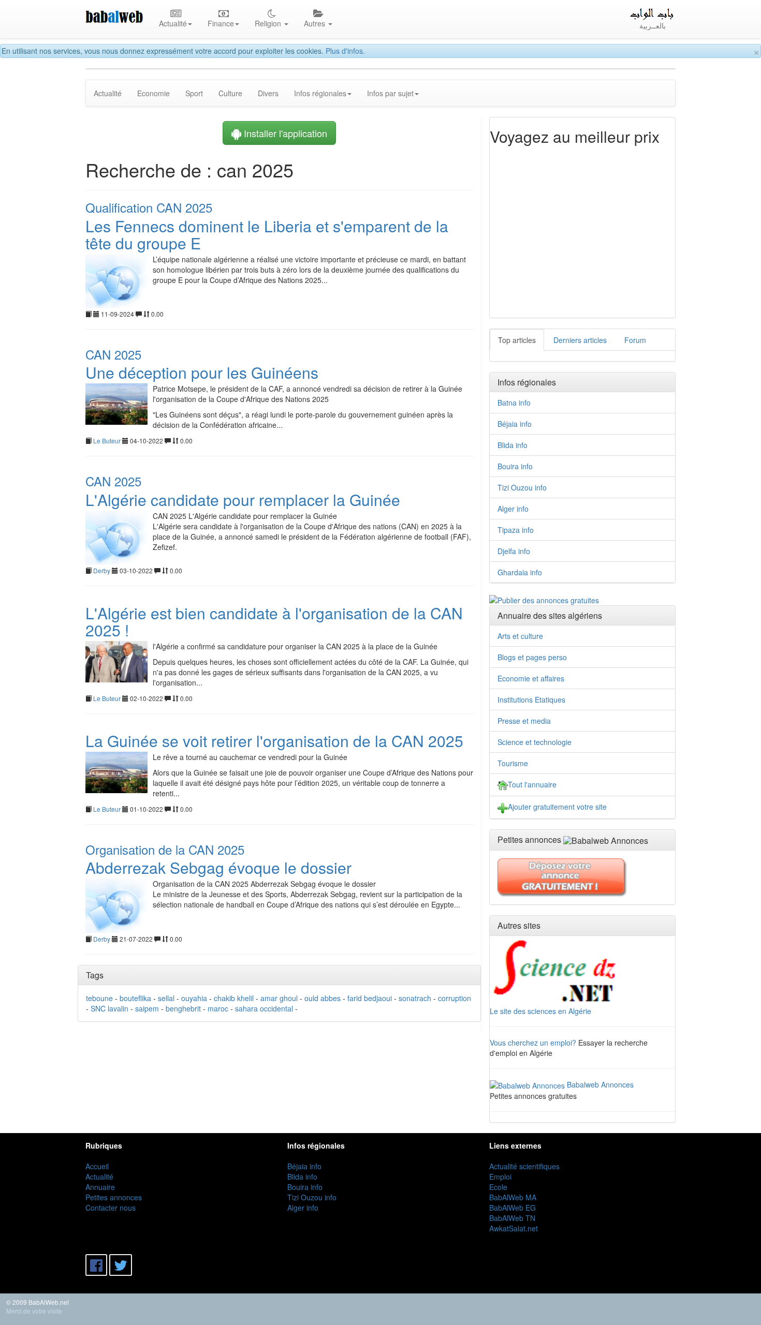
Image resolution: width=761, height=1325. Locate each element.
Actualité (108, 93)
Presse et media (524, 721)
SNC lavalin (109, 1008)
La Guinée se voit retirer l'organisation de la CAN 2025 (274, 741)
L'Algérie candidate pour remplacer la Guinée (242, 499)
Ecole (498, 1187)
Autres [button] (315, 23)
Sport (194, 93)
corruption (454, 998)
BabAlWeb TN (512, 1218)
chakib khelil (234, 998)
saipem (147, 1008)
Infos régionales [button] (320, 93)
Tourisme (512, 763)
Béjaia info (514, 424)
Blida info (512, 445)
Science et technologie (534, 742)
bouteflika (135, 998)
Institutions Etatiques (531, 699)
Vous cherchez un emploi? (533, 1042)
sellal (166, 998)
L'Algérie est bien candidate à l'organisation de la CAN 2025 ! (274, 621)
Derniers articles (580, 340)
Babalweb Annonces (600, 1084)
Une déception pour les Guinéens (201, 372)
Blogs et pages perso (532, 657)
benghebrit (183, 1008)
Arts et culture (520, 636)
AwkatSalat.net (513, 1228)
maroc (218, 1008)
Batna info (514, 402)
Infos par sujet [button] (390, 93)
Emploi (500, 1176)
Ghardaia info (519, 572)
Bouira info (515, 466)
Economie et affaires (530, 678)
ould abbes (322, 998)
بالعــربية (652, 25)
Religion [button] (269, 23)
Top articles (517, 340)
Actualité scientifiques (524, 1166)
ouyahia (194, 998)
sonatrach (415, 998)
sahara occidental (264, 1008)
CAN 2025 (113, 354)
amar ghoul (279, 998)
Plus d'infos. (345, 51)
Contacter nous (110, 1207)
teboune (99, 998)
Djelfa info (513, 551)
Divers (268, 93)
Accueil (97, 1166)
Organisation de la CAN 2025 (164, 849)
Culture (230, 93)
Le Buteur (107, 440)
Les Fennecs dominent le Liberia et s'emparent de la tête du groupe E (266, 234)
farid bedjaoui (369, 998)
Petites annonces (113, 1197)
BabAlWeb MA (512, 1197)
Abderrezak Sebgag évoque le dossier (218, 867)
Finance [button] (221, 23)
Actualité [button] (173, 23)
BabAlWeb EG (512, 1207)
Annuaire (100, 1187)
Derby (101, 570)
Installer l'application (284, 133)
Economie (153, 93)
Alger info (513, 508)
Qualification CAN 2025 (148, 207)
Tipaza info (515, 530)
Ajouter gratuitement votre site (557, 806)
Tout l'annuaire (532, 784)
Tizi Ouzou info (522, 487)
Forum (635, 340)
